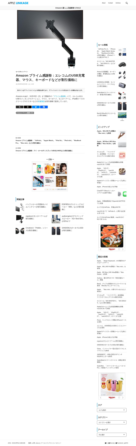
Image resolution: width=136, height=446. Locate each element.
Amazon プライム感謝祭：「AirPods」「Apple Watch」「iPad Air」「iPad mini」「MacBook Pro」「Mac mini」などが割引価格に (48, 140)
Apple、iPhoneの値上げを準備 (107, 337)
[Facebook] (44, 107)
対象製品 (41, 101)
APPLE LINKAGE (20, 443)
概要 (29, 443)
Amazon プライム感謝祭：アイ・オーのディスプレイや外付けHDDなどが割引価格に (44, 149)
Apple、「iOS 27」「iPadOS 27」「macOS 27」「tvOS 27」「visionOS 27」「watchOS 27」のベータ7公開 (110, 314)
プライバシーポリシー (54, 443)
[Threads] (28, 107)
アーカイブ (44, 443)
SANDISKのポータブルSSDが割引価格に (110, 345)
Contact (110, 3)
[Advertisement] (50, 124)
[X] (19, 107)
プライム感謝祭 (60, 96)
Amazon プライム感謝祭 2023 (25, 112)
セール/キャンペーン (22, 71)
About (103, 3)
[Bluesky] (36, 107)
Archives (118, 3)
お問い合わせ (36, 443)
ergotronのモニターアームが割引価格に (110, 341)
